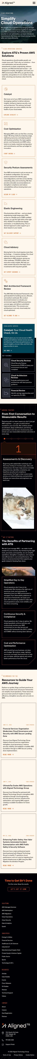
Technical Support (7, 993)
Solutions (5, 903)
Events (4, 980)
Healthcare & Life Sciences (10, 944)
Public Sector (6, 956)
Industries (5, 933)
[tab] (4, 438)
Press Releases (6, 983)
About (4, 1007)
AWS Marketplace (7, 910)
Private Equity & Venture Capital (11, 953)
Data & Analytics (7, 923)
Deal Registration (7, 1013)
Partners (4, 990)
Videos (4, 996)
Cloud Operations (7, 917)
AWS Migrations (6, 914)
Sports (4, 960)
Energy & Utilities (7, 937)
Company (4, 1003)
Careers (4, 1010)
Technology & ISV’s (7, 963)
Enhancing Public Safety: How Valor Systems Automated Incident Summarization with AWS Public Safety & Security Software (17, 843)
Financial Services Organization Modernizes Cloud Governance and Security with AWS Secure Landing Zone (17, 732)
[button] (34, 3)
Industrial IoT (6, 947)
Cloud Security (6, 920)
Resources (5, 970)
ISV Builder (5, 986)
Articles (4, 974)
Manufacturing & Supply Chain (11, 950)
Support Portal (10, 1044)
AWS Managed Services (9, 907)
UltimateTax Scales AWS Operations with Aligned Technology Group (17, 786)
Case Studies (30, 725)
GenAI (4, 926)
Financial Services (7, 940)
